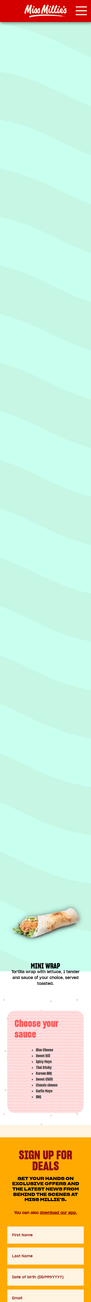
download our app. (58, 1212)
